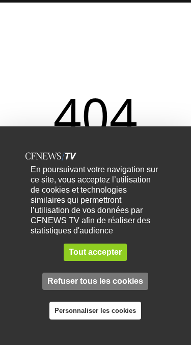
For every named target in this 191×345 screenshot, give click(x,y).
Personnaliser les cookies (95, 310)
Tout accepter (95, 252)
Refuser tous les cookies (95, 281)
